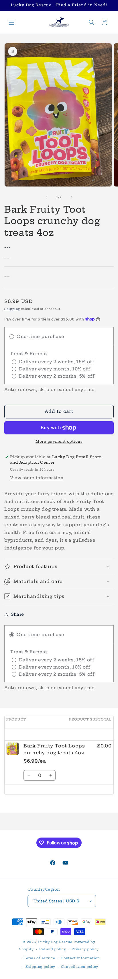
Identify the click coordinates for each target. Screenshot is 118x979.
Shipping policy (40, 967)
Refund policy (52, 949)
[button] (11, 22)
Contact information (80, 958)
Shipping (12, 309)
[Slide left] (46, 197)
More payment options (59, 441)
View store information (36, 477)
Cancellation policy (79, 967)
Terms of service (39, 958)
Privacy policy (85, 949)
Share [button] (17, 614)
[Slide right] (71, 197)
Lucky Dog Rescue (55, 942)
